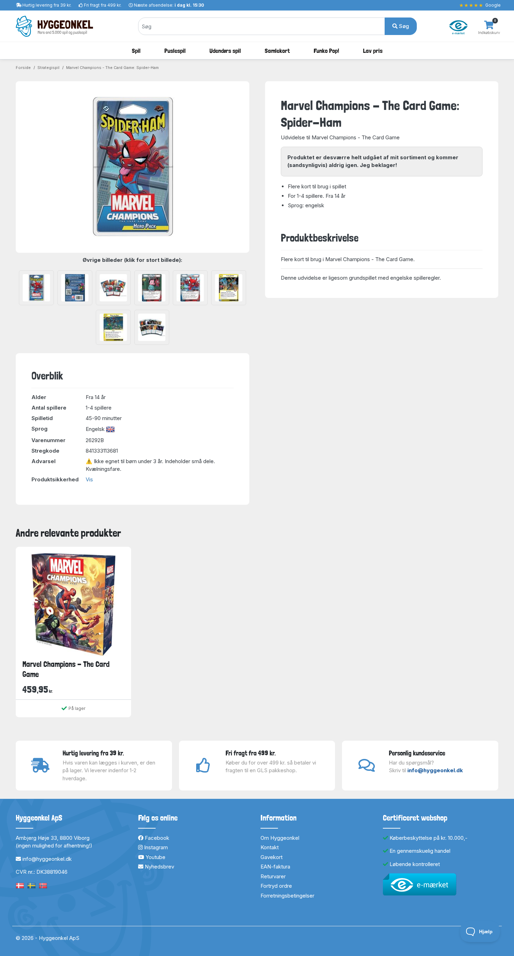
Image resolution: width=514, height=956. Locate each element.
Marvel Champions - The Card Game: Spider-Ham (112, 67)
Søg (403, 26)
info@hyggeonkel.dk (435, 770)
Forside (23, 67)
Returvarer (273, 876)
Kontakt (269, 847)
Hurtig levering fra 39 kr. (46, 5)
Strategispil (48, 67)
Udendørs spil (225, 50)
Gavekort (271, 857)
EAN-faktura (275, 866)
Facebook (156, 838)
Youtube (154, 857)
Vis (89, 479)
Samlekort (277, 50)
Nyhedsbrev (158, 866)
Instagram (155, 847)
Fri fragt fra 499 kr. (102, 5)
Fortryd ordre (276, 885)
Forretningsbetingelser (287, 895)
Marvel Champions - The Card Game (65, 669)
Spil (136, 50)
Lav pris (373, 50)
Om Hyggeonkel (279, 838)
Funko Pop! (326, 50)
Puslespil (175, 50)
